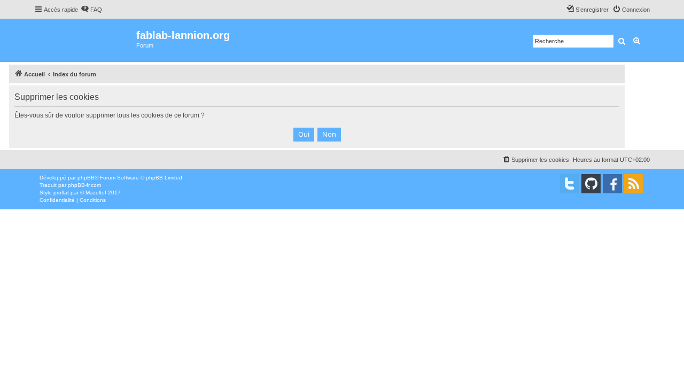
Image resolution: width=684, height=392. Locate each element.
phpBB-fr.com (84, 185)
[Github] (591, 183)
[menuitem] (91, 9)
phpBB (86, 178)
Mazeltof (96, 192)
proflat (61, 192)
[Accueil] (85, 40)
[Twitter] (569, 183)
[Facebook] (612, 183)
